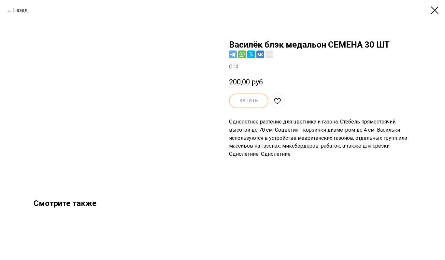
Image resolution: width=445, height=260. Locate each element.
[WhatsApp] (242, 54)
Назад (20, 10)
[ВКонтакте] (260, 54)
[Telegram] (233, 54)
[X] (251, 54)
